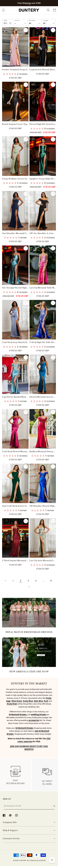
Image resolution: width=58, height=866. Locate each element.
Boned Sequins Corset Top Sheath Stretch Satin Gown (15, 124)
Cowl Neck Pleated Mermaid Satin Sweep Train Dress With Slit (15, 451)
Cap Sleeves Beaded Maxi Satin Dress (15, 397)
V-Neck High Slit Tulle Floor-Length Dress (42, 342)
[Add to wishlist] (26, 30)
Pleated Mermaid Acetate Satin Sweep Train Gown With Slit (42, 397)
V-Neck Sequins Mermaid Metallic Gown (15, 560)
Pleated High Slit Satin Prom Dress (42, 124)
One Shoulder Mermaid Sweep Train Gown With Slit (15, 233)
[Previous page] (5, 580)
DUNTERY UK (24, 860)
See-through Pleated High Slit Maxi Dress (15, 288)
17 (51, 580)
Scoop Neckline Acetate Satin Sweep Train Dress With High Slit (15, 179)
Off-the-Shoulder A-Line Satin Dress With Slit (42, 233)
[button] (28, 4)
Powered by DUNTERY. (38, 860)
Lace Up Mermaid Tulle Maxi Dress (42, 288)
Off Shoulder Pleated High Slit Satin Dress (42, 506)
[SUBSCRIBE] (54, 806)
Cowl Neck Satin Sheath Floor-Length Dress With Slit (15, 342)
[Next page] (29, 587)
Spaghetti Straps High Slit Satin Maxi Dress (42, 179)
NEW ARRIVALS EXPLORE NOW (29, 671)
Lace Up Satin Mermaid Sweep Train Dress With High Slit (42, 560)
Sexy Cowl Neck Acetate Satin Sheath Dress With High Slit (15, 506)
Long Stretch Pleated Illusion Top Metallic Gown (42, 70)
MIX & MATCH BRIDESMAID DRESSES (29, 632)
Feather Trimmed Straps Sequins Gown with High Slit (15, 70)
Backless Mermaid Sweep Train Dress (42, 451)
